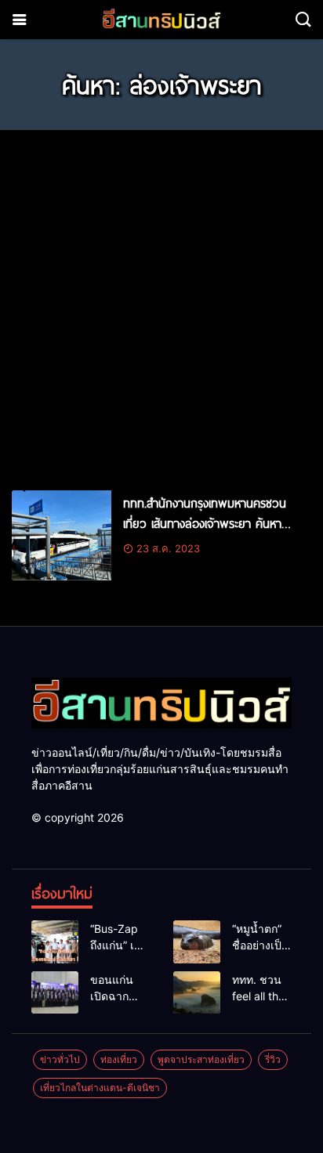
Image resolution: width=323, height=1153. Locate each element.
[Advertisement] (161, 303)
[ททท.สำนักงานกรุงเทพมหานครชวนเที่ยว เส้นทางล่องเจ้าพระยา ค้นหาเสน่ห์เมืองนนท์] (61, 535)
